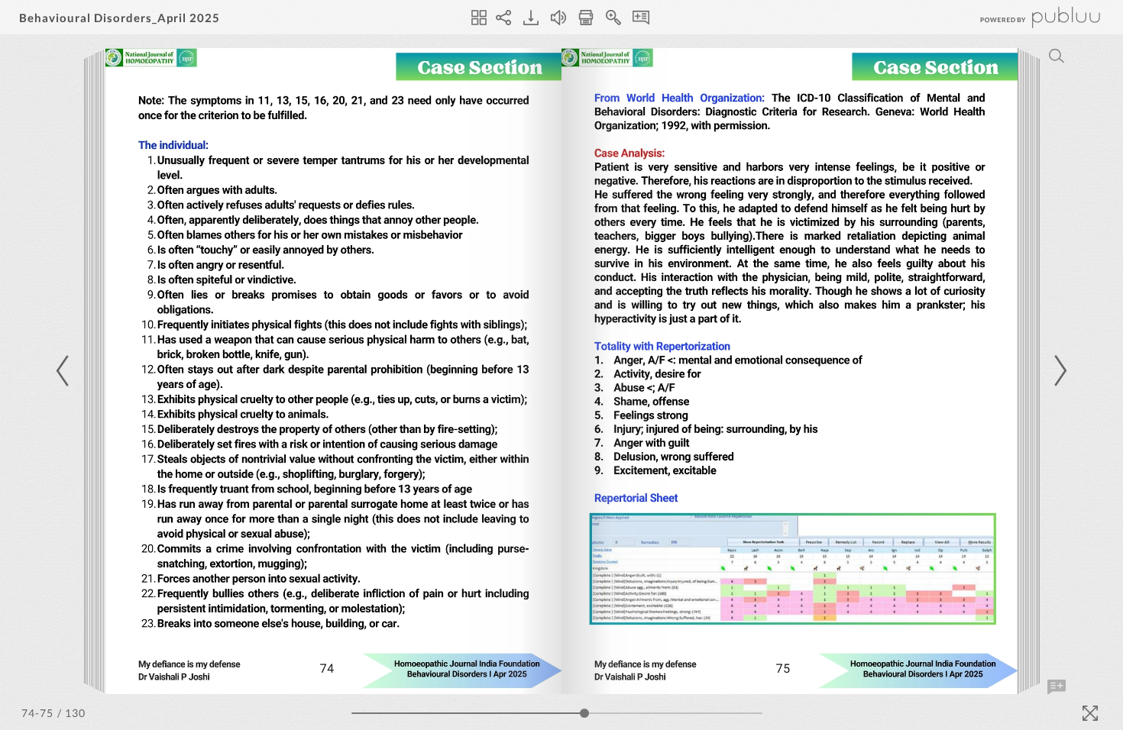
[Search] (1056, 55)
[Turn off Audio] (558, 17)
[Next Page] (1058, 371)
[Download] (531, 17)
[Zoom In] (613, 17)
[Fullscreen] (1090, 713)
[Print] (586, 17)
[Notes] (641, 17)
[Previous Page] (65, 371)
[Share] (503, 17)
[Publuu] (1027, 17)
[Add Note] (1056, 687)
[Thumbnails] (479, 17)
